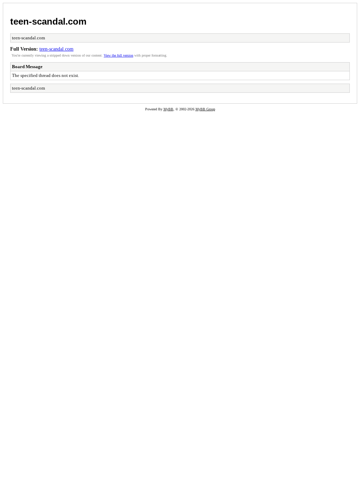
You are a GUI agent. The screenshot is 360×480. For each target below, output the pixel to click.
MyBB (168, 109)
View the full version (118, 55)
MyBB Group (205, 109)
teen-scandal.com (48, 21)
